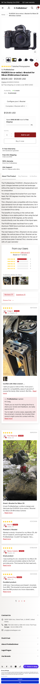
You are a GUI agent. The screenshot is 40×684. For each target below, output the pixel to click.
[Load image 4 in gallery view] (31, 60)
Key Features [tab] (22, 176)
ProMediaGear (7, 70)
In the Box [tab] (33, 176)
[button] (2, 8)
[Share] (36, 64)
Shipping (3, 82)
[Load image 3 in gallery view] (26, 60)
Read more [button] (8, 418)
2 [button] (19, 601)
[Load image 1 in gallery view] (8, 60)
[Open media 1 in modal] (20, 36)
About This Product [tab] (9, 176)
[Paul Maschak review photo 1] (20, 470)
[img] (7, 308)
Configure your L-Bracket (16, 101)
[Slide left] (3, 37)
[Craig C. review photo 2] (5, 378)
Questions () (20, 295)
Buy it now (20, 141)
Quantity (6, 130)
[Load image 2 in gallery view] (20, 60)
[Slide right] (36, 37)
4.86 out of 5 (25, 253)
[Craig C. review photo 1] (20, 345)
